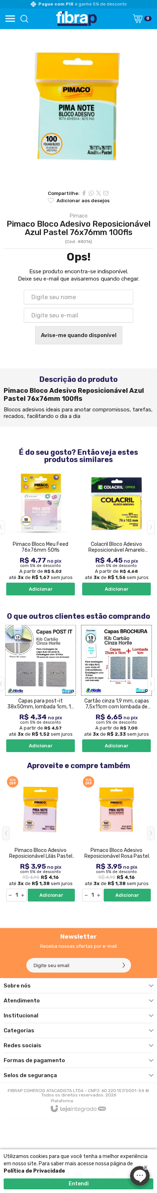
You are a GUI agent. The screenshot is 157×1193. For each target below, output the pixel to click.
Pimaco (79, 216)
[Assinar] (123, 965)
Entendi (79, 1184)
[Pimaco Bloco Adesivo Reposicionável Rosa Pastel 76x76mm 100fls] (116, 838)
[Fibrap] (76, 18)
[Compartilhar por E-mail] (105, 193)
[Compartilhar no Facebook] (84, 193)
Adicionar (41, 589)
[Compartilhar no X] (98, 193)
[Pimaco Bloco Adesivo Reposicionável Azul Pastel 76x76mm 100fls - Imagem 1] (78, 107)
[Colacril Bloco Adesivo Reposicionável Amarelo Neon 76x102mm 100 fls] (116, 532)
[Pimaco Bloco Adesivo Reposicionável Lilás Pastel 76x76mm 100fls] (40, 838)
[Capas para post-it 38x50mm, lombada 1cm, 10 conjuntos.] (40, 689)
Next (151, 527)
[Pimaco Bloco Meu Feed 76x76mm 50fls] (40, 532)
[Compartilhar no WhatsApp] (91, 193)
